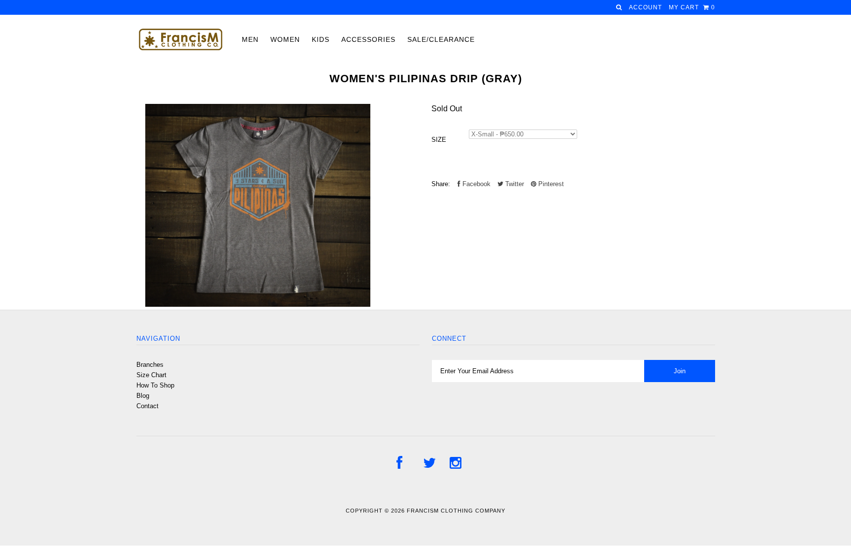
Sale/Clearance (441, 39)
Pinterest (550, 184)
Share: (440, 184)
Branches (150, 364)
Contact (147, 406)
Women (285, 39)
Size (438, 139)
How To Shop (155, 385)
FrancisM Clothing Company (456, 511)
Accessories (368, 39)
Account (645, 7)
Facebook (475, 184)
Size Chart (151, 375)
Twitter (513, 184)
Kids (320, 39)
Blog (142, 395)
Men (250, 39)
